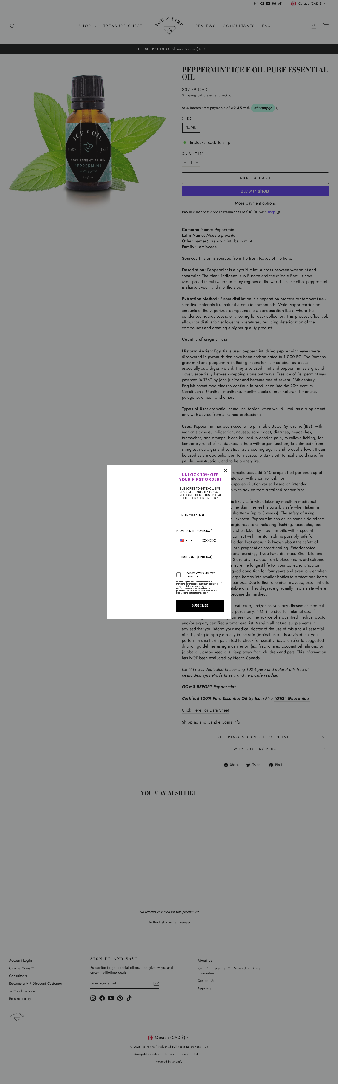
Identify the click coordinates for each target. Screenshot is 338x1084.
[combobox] (186, 540)
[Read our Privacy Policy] (221, 583)
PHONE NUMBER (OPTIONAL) (194, 531)
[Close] (225, 470)
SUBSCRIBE (200, 605)
